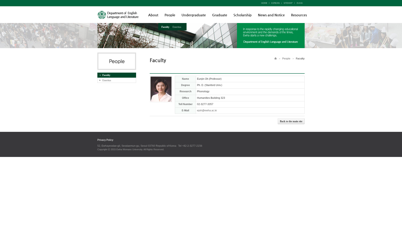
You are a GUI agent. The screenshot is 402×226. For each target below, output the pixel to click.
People (170, 15)
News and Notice (271, 15)
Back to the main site (291, 121)
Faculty (165, 27)
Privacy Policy (105, 140)
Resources (299, 15)
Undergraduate (194, 15)
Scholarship (242, 15)
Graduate (219, 15)
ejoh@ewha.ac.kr (207, 110)
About (153, 15)
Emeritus (177, 27)
